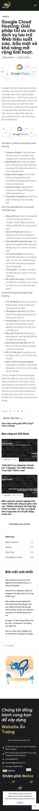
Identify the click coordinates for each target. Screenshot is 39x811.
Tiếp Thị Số (9, 552)
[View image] (19, 788)
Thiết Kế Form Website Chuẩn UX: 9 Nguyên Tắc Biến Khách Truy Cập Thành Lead (19, 593)
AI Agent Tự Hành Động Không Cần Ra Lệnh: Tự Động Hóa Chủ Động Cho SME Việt (19, 623)
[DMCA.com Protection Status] (9, 770)
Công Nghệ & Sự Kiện (13, 557)
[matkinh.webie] (11, 781)
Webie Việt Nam (8, 57)
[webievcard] (29, 782)
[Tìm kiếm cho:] (19, 646)
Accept (20, 803)
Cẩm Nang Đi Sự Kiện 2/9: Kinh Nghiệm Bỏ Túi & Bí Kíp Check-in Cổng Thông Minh (18, 583)
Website (6, 16)
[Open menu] (31, 5)
